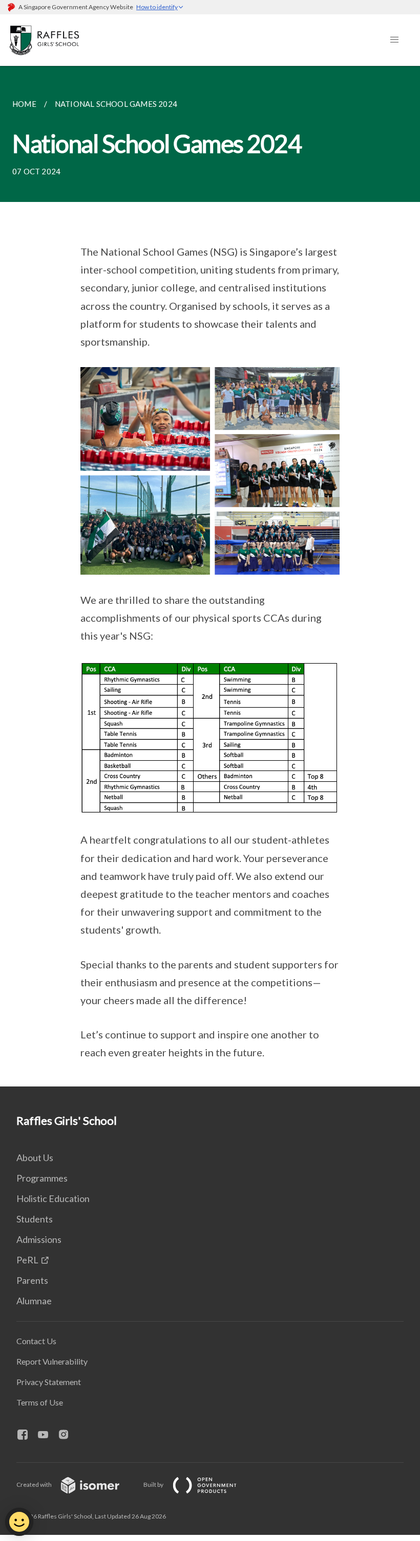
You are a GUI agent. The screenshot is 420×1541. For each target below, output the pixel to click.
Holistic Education (53, 1198)
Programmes (42, 1178)
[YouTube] (47, 1435)
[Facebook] (26, 1435)
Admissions (38, 1239)
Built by (153, 1484)
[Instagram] (67, 1435)
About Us (34, 1157)
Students (34, 1219)
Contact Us (36, 1341)
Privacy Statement (48, 1382)
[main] (210, 576)
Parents (32, 1280)
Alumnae (34, 1300)
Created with (34, 1484)
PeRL (27, 1259)
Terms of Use (39, 1402)
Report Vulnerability (52, 1361)
